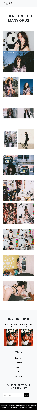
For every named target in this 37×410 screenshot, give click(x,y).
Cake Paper (18, 363)
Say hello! (18, 376)
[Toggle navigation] (32, 3)
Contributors (18, 372)
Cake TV (18, 367)
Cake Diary (18, 358)
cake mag (8, 3)
